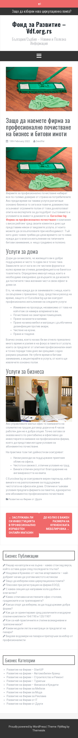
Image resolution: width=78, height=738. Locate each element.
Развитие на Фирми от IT (22, 699)
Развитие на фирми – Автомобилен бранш (33, 673)
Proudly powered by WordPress (28, 726)
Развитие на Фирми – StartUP (25, 669)
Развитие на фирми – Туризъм (26, 680)
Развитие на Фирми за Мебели (26, 688)
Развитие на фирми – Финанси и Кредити (32, 684)
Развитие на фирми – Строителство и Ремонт (35, 677)
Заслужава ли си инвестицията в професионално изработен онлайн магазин (22, 525)
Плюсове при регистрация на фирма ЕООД (33, 584)
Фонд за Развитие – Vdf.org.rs (39, 27)
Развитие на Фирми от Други (25, 499)
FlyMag (62, 726)
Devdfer (40, 141)
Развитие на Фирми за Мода (24, 692)
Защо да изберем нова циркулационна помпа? (42, 11)
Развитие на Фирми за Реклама (26, 696)
